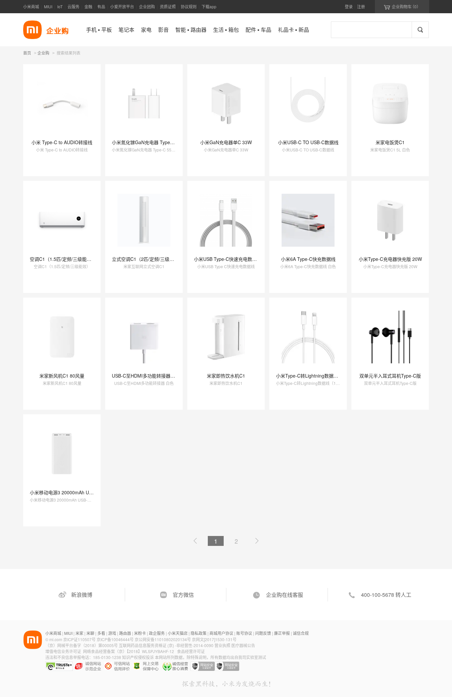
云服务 (73, 6)
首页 (27, 53)
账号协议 (244, 633)
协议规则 (189, 6)
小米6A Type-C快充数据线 (308, 259)
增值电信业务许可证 (63, 651)
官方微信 (183, 594)
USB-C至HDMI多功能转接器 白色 (146, 375)
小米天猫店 (178, 633)
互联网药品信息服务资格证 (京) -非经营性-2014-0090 (166, 645)
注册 (361, 6)
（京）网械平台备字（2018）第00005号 (82, 645)
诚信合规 (301, 633)
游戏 (112, 633)
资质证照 (168, 6)
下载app (209, 6)
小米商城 (31, 6)
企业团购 (147, 6)
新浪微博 (81, 594)
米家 (79, 633)
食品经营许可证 (191, 651)
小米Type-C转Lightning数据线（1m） (315, 375)
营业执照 (222, 645)
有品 (101, 6)
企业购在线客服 (284, 594)
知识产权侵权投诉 (138, 657)
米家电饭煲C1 (390, 142)
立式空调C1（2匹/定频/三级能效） (147, 259)
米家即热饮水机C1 (226, 375)
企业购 (43, 53)
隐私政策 (198, 633)
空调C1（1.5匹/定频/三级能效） (63, 259)
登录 (349, 6)
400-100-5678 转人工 (386, 594)
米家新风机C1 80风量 (61, 375)
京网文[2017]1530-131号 (214, 639)
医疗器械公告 (243, 645)
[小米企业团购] (32, 29)
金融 (88, 6)
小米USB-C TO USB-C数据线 (308, 142)
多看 (101, 633)
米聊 (90, 633)
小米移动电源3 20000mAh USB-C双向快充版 (76, 492)
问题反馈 (263, 633)
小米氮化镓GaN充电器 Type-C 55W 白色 (154, 142)
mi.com (55, 639)
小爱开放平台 (122, 6)
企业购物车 (402, 6)
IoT (60, 6)
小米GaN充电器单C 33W (226, 142)
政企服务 (157, 633)
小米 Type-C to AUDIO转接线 (61, 142)
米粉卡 (140, 633)
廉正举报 (282, 633)
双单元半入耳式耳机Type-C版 (390, 375)
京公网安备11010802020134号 (163, 639)
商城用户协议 (221, 633)
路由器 (125, 633)
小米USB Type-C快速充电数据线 (227, 259)
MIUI (48, 6)
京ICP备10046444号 (115, 639)
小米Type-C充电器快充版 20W (390, 259)
